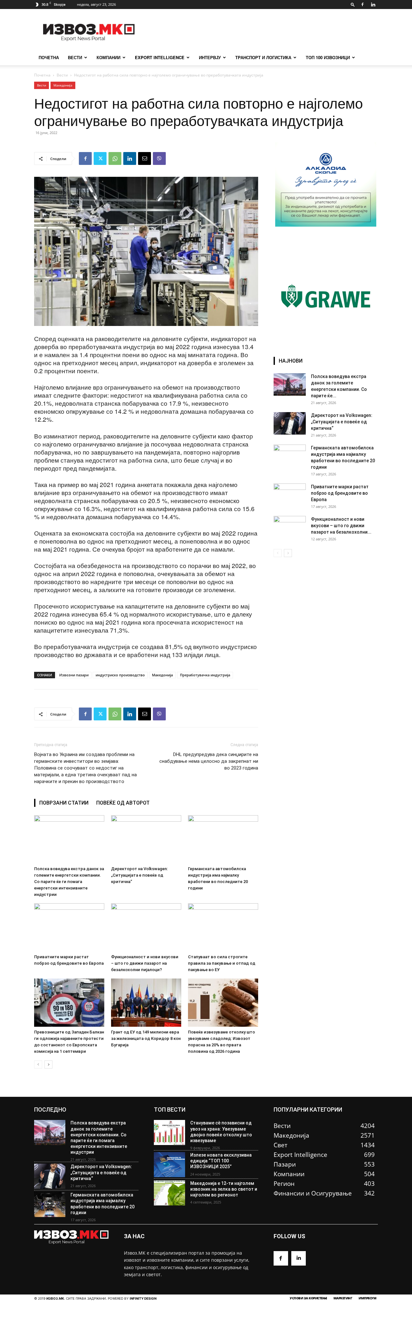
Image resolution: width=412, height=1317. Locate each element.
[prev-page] (38, 1064)
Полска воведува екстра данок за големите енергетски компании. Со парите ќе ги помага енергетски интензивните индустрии (69, 881)
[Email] (144, 158)
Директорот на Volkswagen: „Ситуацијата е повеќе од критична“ (139, 875)
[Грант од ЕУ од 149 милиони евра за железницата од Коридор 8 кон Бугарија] (146, 1003)
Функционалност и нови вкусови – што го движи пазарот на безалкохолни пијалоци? (144, 963)
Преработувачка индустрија (205, 674)
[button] (353, 4)
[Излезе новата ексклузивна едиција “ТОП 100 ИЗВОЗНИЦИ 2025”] (169, 1164)
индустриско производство (120, 674)
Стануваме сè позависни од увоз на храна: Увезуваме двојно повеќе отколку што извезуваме (221, 1131)
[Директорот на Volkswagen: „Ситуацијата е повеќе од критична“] (146, 839)
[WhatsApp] (114, 158)
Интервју (210, 57)
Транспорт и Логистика (263, 57)
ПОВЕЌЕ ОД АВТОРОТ (123, 803)
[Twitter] (100, 158)
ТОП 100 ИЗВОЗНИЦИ (328, 57)
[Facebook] (362, 4)
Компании (108, 57)
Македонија (62, 85)
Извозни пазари (74, 674)
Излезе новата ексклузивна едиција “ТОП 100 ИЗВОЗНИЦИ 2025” (221, 1160)
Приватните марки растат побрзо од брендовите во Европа (340, 493)
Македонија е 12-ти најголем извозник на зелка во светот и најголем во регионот (223, 1189)
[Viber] (159, 158)
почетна (49, 57)
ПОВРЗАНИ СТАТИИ (64, 803)
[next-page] (48, 1064)
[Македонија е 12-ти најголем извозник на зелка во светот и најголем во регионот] (169, 1192)
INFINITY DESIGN (143, 1298)
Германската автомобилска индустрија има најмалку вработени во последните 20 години (102, 1203)
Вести (75, 57)
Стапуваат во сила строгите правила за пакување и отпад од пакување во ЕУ (221, 963)
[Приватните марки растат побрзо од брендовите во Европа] (69, 927)
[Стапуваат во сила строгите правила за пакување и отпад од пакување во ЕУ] (223, 927)
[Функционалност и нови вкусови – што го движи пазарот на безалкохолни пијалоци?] (146, 927)
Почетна (42, 75)
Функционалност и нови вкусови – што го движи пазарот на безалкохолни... (341, 526)
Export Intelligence (159, 57)
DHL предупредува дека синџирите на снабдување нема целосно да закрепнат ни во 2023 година (208, 761)
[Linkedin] (373, 4)
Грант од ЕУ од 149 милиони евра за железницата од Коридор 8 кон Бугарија (146, 1038)
